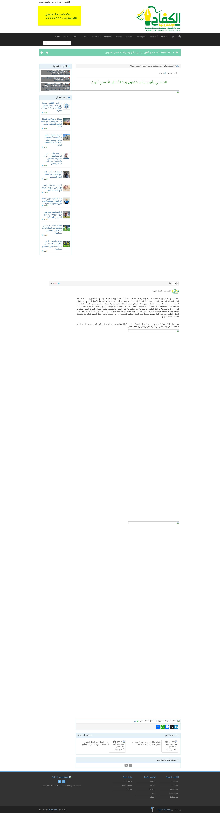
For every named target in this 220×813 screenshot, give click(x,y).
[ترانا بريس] (152, 809)
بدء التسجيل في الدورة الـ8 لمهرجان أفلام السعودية (58, 72)
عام (173, 36)
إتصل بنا (129, 789)
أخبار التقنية (108, 36)
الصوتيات (152, 789)
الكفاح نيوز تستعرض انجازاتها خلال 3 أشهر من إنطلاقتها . (56, 78)
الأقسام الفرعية (150, 777)
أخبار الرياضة (153, 36)
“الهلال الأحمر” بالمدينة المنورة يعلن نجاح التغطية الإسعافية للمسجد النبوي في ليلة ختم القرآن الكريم (55, 84)
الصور (75, 36)
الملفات (65, 36)
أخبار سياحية (96, 36)
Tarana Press (53, 809)
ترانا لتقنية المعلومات (164, 809)
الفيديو (57, 36)
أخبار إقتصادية (141, 36)
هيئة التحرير (128, 781)
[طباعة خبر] (170, 283)
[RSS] (126, 765)
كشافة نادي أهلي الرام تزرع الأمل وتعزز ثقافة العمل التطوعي (132, 52)
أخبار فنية (119, 36)
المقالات (85, 36)
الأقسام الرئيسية (172, 777)
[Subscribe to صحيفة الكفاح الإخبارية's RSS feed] (130, 765)
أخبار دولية (129, 36)
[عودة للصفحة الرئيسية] (158, 20)
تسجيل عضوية (127, 785)
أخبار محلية (164, 36)
